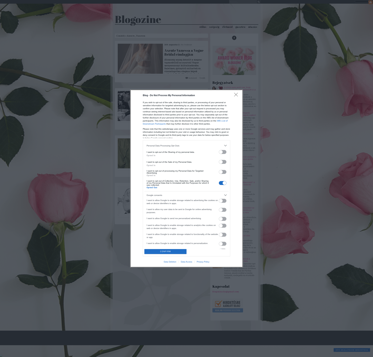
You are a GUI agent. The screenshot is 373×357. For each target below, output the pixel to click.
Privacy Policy (203, 262)
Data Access (186, 262)
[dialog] (186, 178)
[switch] (222, 152)
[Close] (237, 95)
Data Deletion (170, 262)
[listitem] (186, 145)
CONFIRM (165, 251)
